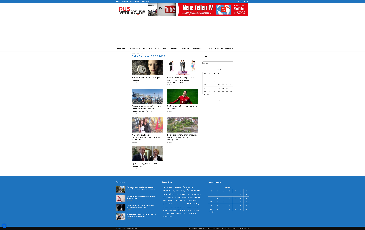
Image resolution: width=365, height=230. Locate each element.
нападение (181, 207)
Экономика (133, 48)
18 (209, 88)
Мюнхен (182, 194)
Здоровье (174, 48)
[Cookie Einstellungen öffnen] (4, 227)
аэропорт (170, 200)
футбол (185, 213)
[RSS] (244, 1)
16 (231, 85)
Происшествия (160, 48)
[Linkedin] (241, 1)
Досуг (208, 48)
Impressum (202, 228)
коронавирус (193, 204)
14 (223, 85)
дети (170, 204)
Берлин (167, 191)
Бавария (178, 187)
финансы (178, 213)
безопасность (180, 200)
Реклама (233, 228)
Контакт (227, 228)
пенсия (165, 210)
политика (172, 210)
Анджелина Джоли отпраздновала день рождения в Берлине (146, 137)
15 (227, 85)
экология (192, 213)
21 (223, 88)
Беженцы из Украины (223, 48)
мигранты (172, 207)
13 (219, 85)
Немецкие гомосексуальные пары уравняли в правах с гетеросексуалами (180, 79)
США (199, 194)
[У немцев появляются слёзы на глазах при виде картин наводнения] (182, 125)
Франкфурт (197, 48)
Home (133, 53)
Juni (142, 53)
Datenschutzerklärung (213, 228)
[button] (232, 1)
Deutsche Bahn (168, 187)
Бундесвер (176, 191)
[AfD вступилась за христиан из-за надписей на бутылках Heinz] (120, 198)
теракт (168, 213)
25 (209, 92)
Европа (165, 194)
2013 (138, 53)
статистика (196, 210)
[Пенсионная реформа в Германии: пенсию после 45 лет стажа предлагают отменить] (120, 189)
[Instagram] (238, 1)
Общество (146, 48)
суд (164, 213)
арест (164, 200)
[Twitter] (247, 1)
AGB (222, 228)
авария (197, 197)
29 (227, 92)
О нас (188, 228)
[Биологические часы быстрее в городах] (147, 67)
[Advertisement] (182, 32)
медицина (165, 207)
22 (227, 88)
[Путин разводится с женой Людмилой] (147, 153)
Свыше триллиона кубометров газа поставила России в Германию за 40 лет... (146, 108)
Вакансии (195, 228)
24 (205, 92)
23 (231, 88)
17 (205, 88)
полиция (182, 210)
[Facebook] (235, 1)
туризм (173, 213)
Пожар (188, 194)
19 (214, 88)
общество (188, 207)
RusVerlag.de (120, 228)
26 (214, 92)
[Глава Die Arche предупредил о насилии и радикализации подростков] (120, 207)
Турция (165, 197)
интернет (183, 204)
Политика (121, 48)
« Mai (204, 95)
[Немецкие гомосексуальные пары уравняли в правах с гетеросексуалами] (182, 67)
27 (219, 92)
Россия (193, 194)
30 (231, 92)
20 (219, 88)
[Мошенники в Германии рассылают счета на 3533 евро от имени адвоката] (120, 216)
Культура (185, 48)
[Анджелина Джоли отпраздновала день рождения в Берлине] (147, 125)
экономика (167, 216)
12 (214, 85)
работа (190, 210)
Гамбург (183, 191)
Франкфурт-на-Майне (187, 197)
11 (209, 85)
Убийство (170, 197)
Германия (193, 190)
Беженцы (188, 187)
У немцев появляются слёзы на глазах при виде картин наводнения (182, 137)
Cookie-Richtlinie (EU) (243, 228)
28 (223, 92)
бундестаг (189, 200)
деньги (165, 204)
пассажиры (195, 207)
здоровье (176, 204)
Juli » (208, 95)
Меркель (173, 194)
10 (205, 85)
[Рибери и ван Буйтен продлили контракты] (182, 96)
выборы (195, 200)
